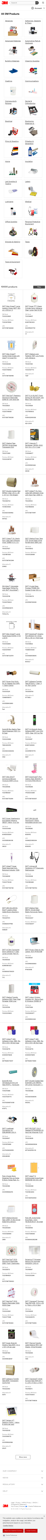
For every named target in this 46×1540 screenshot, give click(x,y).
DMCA (35, 1502)
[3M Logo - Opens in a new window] (5, 2)
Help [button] (5, 1491)
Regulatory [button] (9, 1484)
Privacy (18, 1502)
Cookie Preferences (34, 1506)
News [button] (5, 1478)
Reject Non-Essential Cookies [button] (13, 1530)
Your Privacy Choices (17, 1506)
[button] (10, 1535)
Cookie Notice (8, 1526)
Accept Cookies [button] (31, 1530)
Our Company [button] (10, 1471)
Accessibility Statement (18, 1504)
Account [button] (38, 8)
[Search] (37, 2)
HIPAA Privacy (26, 1502)
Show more (23, 1457)
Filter (39, 287)
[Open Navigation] (43, 3)
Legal (12, 1502)
